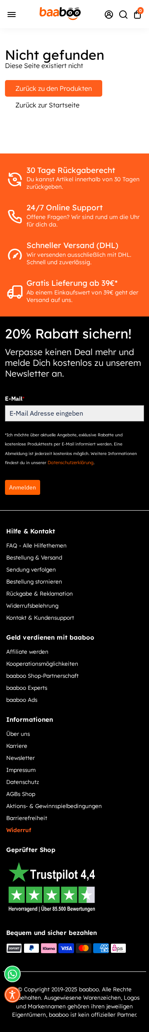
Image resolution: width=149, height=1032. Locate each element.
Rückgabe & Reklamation (39, 593)
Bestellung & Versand (34, 557)
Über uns (18, 733)
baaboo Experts (26, 687)
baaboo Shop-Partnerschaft (42, 675)
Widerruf (18, 829)
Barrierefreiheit (26, 817)
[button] (12, 994)
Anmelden (22, 487)
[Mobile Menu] (12, 14)
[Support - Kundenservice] (109, 14)
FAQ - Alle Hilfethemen (36, 545)
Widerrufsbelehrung (32, 605)
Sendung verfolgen (31, 569)
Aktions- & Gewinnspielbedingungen (54, 805)
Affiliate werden (27, 651)
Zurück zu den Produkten (53, 88)
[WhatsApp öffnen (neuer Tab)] (12, 974)
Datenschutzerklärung (71, 462)
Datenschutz (22, 781)
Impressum (21, 769)
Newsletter (20, 757)
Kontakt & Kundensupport (40, 617)
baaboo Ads (21, 699)
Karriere (16, 745)
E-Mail (14, 398)
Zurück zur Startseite (47, 105)
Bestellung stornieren (34, 581)
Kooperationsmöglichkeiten (42, 663)
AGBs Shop (20, 793)
